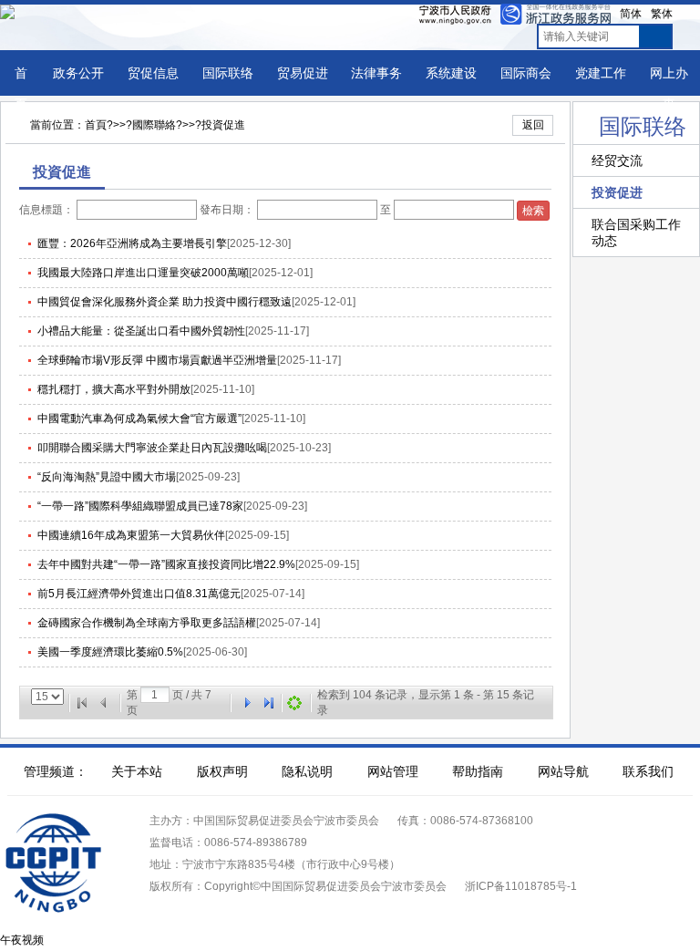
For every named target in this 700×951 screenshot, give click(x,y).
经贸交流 (617, 160)
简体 (631, 13)
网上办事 (669, 88)
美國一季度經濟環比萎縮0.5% (110, 652)
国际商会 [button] (525, 73)
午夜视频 (22, 940)
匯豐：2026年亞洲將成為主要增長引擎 (132, 243)
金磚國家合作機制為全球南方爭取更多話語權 (146, 622)
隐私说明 (307, 771)
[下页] (247, 703)
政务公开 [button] (78, 73)
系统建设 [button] (451, 73)
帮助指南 (477, 771)
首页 (21, 88)
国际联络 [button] (227, 73)
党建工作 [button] (600, 73)
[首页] (82, 703)
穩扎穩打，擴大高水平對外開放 (113, 389)
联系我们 (648, 771)
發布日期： (227, 209)
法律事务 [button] (376, 73)
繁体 (662, 13)
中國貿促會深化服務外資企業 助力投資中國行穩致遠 (164, 301)
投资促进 (617, 192)
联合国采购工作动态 (636, 232)
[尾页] (269, 703)
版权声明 (222, 771)
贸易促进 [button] (302, 73)
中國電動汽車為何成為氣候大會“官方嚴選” (139, 418)
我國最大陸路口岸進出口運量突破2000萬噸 (143, 272)
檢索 (533, 210)
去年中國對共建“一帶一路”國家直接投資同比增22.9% (166, 564)
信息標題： (46, 209)
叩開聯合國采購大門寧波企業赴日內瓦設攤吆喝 (152, 447)
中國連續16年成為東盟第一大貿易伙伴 (131, 535)
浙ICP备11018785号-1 (521, 886)
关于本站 (136, 771)
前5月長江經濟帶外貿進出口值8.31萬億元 (139, 593)
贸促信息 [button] (153, 73)
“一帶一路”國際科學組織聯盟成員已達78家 (140, 506)
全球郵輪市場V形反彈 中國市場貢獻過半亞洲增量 (157, 360)
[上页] (104, 703)
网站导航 (563, 771)
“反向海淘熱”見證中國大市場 (106, 476)
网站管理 (392, 771)
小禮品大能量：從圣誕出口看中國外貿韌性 (141, 331)
